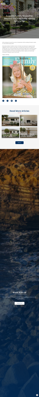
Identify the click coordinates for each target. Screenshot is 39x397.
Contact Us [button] (19, 303)
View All (19, 142)
